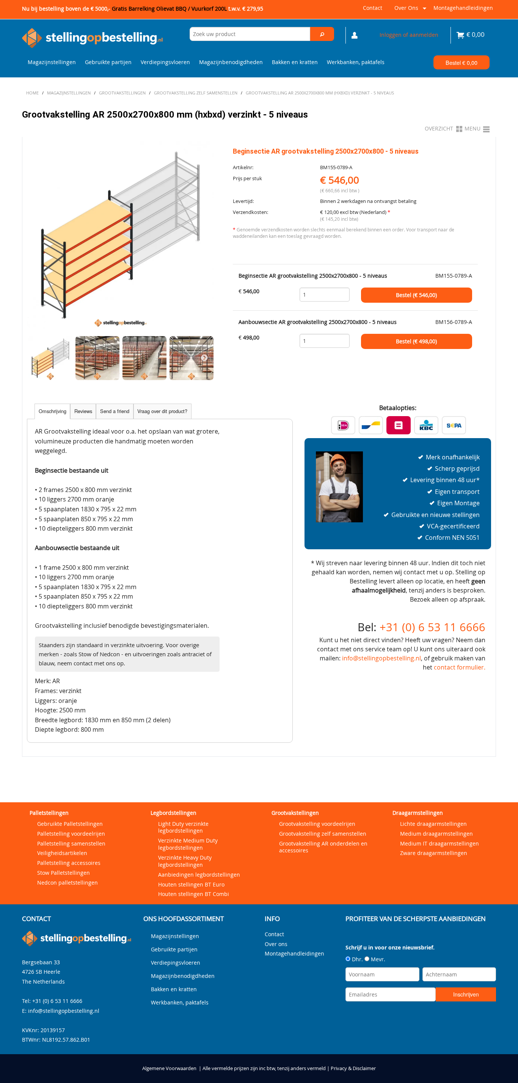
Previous (36, 358)
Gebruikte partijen (108, 62)
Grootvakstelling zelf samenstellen (322, 833)
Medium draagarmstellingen (436, 833)
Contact (372, 7)
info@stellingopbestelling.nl (381, 658)
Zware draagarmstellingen (433, 853)
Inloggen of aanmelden (409, 34)
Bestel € (461, 62)
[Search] (322, 34)
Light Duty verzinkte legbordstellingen (183, 827)
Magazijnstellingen (52, 62)
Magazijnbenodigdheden (231, 62)
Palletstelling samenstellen (71, 843)
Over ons (404, 10)
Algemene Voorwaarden (169, 1068)
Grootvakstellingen (295, 812)
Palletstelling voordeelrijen (71, 833)
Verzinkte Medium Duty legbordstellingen (188, 844)
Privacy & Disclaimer (353, 1068)
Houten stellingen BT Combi (193, 894)
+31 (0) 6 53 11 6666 (432, 627)
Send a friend (114, 411)
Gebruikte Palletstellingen (70, 823)
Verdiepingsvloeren (165, 62)
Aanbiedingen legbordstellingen (199, 874)
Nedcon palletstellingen (67, 882)
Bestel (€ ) (416, 295)
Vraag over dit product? (162, 411)
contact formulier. (459, 667)
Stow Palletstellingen (63, 872)
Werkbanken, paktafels (356, 62)
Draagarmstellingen (417, 812)
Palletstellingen (49, 812)
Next (204, 358)
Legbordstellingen (173, 812)
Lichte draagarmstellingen (433, 823)
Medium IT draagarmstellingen (439, 843)
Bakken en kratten (295, 62)
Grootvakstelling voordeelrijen (317, 823)
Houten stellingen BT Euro (191, 884)
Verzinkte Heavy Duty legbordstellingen (185, 861)
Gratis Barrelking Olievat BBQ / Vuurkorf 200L (187, 8)
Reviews (83, 411)
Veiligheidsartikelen (62, 853)
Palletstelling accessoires (68, 862)
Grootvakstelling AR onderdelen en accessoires (323, 847)
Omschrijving (52, 411)
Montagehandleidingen (463, 7)
